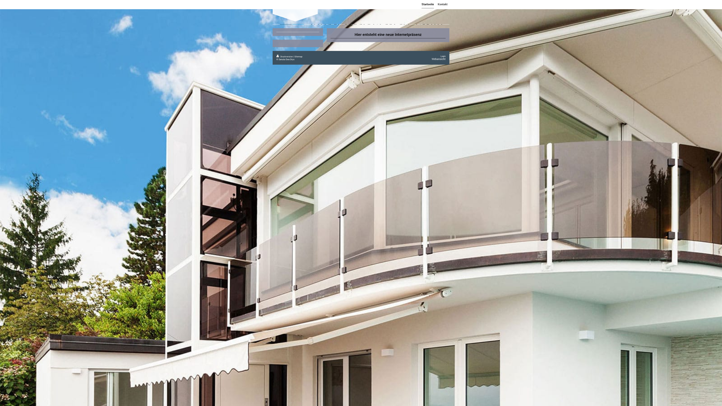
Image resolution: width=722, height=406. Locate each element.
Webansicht (439, 59)
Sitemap (298, 56)
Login (443, 56)
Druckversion (286, 56)
